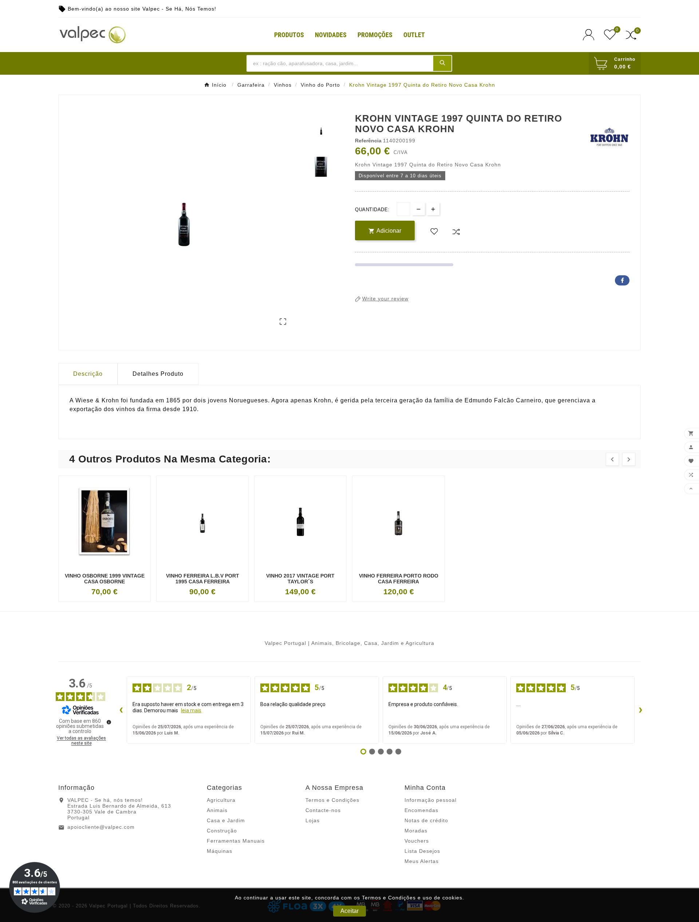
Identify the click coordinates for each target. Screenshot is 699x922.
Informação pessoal (430, 800)
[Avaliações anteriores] (121, 710)
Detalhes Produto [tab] (158, 374)
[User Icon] (591, 34)
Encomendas (421, 810)
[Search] (442, 63)
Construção (222, 831)
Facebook (622, 280)
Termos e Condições (332, 800)
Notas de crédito (426, 820)
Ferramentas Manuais (236, 841)
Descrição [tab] (88, 374)
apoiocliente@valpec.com (101, 827)
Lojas (312, 820)
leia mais (191, 710)
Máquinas (219, 851)
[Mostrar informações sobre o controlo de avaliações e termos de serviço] (109, 722)
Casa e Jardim (226, 820)
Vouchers (416, 841)
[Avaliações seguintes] (640, 710)
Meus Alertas (421, 861)
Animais (217, 810)
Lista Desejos (422, 851)
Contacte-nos (323, 810)
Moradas (415, 831)
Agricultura (221, 800)
